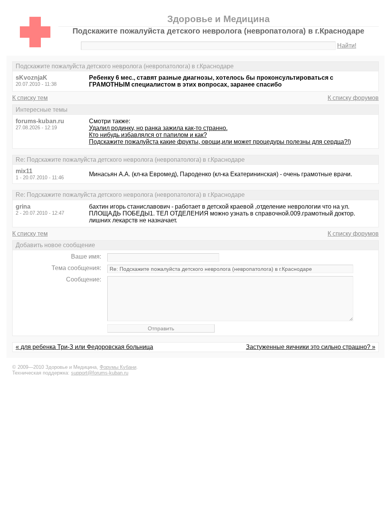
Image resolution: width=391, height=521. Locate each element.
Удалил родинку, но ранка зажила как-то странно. (158, 128)
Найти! (346, 45)
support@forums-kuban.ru (99, 373)
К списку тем (30, 98)
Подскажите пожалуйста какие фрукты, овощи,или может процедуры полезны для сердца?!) (220, 141)
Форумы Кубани (118, 367)
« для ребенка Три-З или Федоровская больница (84, 347)
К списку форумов (353, 98)
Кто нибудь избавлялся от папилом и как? (148, 135)
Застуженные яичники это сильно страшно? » (310, 347)
